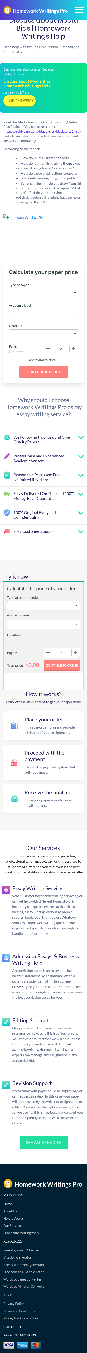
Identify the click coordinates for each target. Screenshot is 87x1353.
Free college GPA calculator (23, 1272)
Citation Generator (17, 1257)
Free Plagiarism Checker (21, 1250)
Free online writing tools (21, 1233)
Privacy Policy (13, 1304)
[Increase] (73, 348)
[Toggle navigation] (79, 9)
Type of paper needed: (24, 597)
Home (7, 1204)
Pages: (12, 652)
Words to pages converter (22, 1279)
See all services (43, 1142)
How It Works (13, 1218)
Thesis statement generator (23, 1265)
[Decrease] (48, 348)
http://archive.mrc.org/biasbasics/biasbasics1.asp (42, 131)
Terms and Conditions (19, 1311)
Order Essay (21, 100)
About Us (10, 1211)
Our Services (12, 1225)
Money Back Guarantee (20, 1318)
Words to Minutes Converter (24, 1286)
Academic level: (19, 615)
